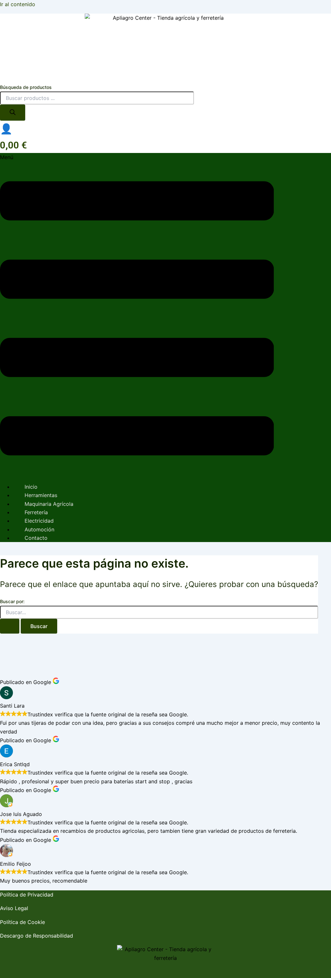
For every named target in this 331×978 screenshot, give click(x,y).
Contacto (36, 538)
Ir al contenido (17, 4)
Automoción (39, 529)
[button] (137, 315)
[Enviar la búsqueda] (9, 626)
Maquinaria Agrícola (49, 504)
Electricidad (39, 520)
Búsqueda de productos (26, 87)
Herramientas (41, 495)
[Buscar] (12, 112)
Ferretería (36, 512)
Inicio (31, 487)
